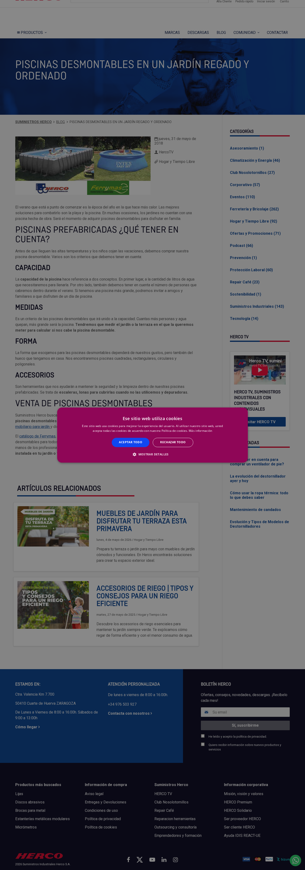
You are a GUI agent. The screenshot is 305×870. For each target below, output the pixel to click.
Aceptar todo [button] (130, 442)
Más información (200, 431)
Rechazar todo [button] (173, 442)
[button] (152, 454)
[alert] (152, 435)
